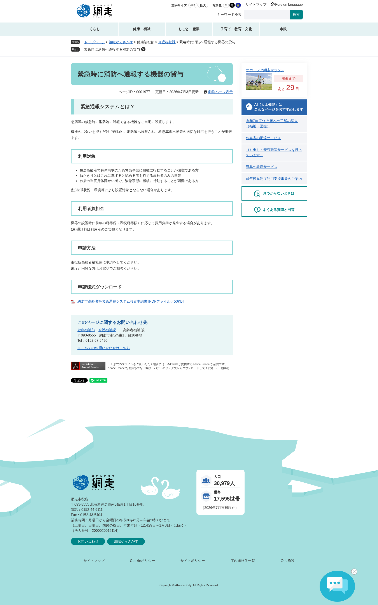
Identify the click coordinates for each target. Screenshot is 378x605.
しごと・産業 (189, 29)
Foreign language (289, 4)
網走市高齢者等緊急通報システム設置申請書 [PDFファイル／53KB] (130, 301)
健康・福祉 (141, 29)
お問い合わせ (87, 541)
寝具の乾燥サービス (261, 167)
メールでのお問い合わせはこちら (103, 348)
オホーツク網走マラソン (265, 70)
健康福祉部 (86, 330)
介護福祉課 (167, 42)
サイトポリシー (192, 561)
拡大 (203, 5)
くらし (94, 29)
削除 (143, 49)
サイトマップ (255, 4)
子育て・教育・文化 (236, 29)
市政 (283, 29)
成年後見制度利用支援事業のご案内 (274, 178)
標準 (193, 5)
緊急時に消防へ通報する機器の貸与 (112, 49)
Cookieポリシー (142, 561)
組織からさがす (121, 42)
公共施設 (287, 561)
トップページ (94, 42)
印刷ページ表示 (220, 92)
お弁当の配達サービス (263, 138)
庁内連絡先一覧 (243, 561)
